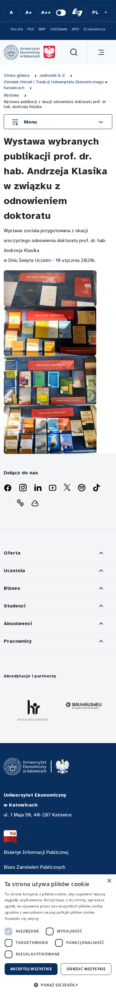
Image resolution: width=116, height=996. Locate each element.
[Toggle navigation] (100, 52)
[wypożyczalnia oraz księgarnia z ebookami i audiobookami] (35, 503)
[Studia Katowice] (29, 52)
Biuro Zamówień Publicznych (34, 867)
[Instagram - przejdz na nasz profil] (23, 488)
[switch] (61, 13)
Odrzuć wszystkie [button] (86, 969)
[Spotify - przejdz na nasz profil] (81, 488)
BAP (42, 29)
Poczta (17, 29)
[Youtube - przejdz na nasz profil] (52, 488)
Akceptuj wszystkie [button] (31, 969)
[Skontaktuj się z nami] (20, 503)
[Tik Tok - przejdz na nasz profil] (96, 488)
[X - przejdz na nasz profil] (67, 488)
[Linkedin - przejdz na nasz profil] (37, 488)
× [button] (109, 881)
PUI (31, 29)
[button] (99, 12)
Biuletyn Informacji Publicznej (36, 852)
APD (75, 29)
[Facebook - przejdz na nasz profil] (8, 488)
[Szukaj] (74, 52)
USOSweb (58, 29)
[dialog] (58, 935)
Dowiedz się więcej (22, 918)
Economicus (94, 29)
